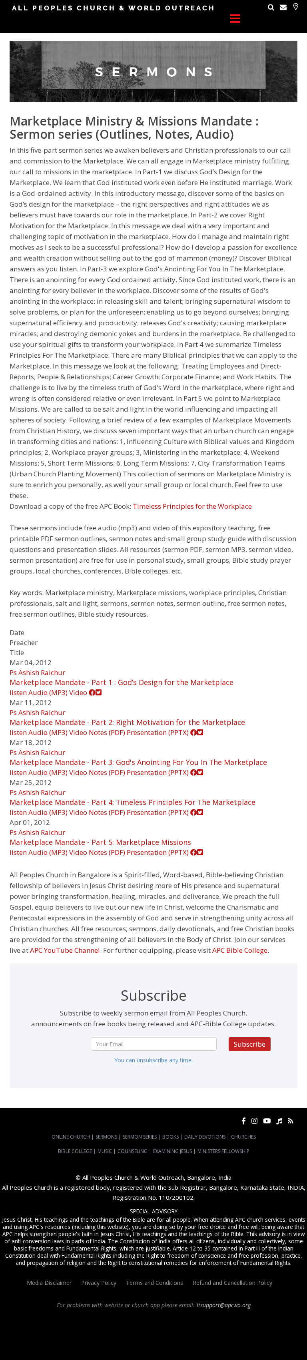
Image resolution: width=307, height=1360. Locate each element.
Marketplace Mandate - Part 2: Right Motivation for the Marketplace (127, 722)
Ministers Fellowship (223, 1151)
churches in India (159, 1334)
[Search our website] (271, 7)
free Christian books (93, 1341)
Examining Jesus (172, 1151)
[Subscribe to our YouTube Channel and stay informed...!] (267, 1120)
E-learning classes (253, 1341)
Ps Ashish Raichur (37, 672)
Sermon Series (140, 1136)
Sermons (106, 1136)
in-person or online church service (146, 1319)
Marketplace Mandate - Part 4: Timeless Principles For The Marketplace (132, 802)
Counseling (133, 1151)
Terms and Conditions (154, 1282)
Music (105, 1151)
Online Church (71, 1136)
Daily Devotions (204, 1136)
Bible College (75, 1151)
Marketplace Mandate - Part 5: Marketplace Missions (100, 842)
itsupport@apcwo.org (224, 1305)
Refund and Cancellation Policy (232, 1282)
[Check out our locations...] (295, 6)
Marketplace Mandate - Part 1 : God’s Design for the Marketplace (121, 682)
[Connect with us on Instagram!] (254, 1120)
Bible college (172, 1341)
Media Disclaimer (49, 1282)
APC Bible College (239, 950)
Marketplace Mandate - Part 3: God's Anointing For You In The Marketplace (138, 762)
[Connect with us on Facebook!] (243, 1120)
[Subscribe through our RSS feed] (290, 1120)
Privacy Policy (98, 1282)
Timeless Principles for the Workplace (192, 506)
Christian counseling (140, 1348)
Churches (243, 1136)
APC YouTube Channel (65, 950)
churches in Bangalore (105, 1334)
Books (170, 1136)
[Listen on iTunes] (279, 1120)
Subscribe (249, 1044)
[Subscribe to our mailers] (283, 7)
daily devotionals (136, 1341)
